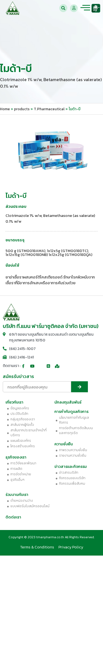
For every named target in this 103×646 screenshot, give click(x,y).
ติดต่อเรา (13, 517)
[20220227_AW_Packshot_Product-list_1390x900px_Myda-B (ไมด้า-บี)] (51, 150)
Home (5, 109)
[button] (63, 8)
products (22, 109)
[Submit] (79, 386)
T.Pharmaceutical (49, 109)
